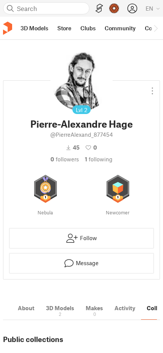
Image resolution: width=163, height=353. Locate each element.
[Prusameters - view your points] (114, 8)
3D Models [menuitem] (34, 28)
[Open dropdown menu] (152, 87)
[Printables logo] (7, 28)
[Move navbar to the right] (155, 28)
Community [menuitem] (120, 28)
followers (64, 159)
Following (99, 159)
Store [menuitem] (64, 28)
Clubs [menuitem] (88, 28)
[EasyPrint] (99, 8)
